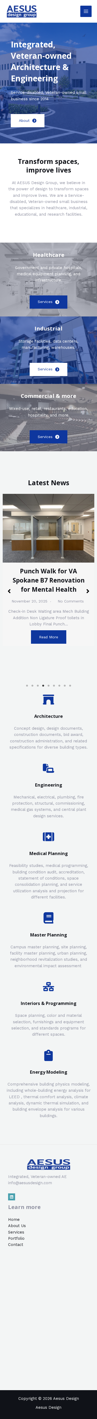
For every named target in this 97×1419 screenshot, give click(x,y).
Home (14, 1219)
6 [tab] (54, 685)
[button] (9, 591)
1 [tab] (27, 685)
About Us (17, 1225)
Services (16, 1232)
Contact (15, 1244)
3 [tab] (37, 685)
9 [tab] (70, 685)
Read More (48, 637)
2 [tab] (32, 685)
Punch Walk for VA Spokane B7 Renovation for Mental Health (49, 580)
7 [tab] (59, 685)
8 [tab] (64, 685)
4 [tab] (43, 685)
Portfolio (16, 1238)
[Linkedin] (11, 1196)
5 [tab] (48, 685)
